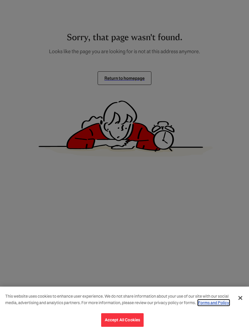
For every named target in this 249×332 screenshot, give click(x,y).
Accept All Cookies (122, 320)
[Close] (240, 298)
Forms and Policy (213, 302)
